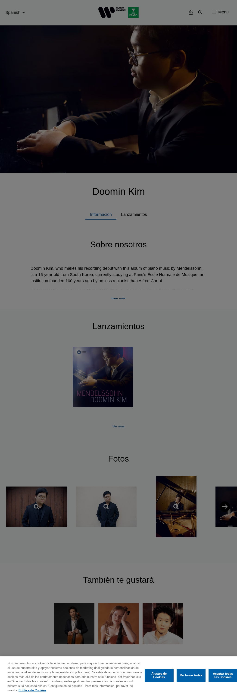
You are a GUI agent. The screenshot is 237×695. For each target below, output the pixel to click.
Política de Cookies (32, 690)
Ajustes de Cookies (159, 675)
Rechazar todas (191, 675)
